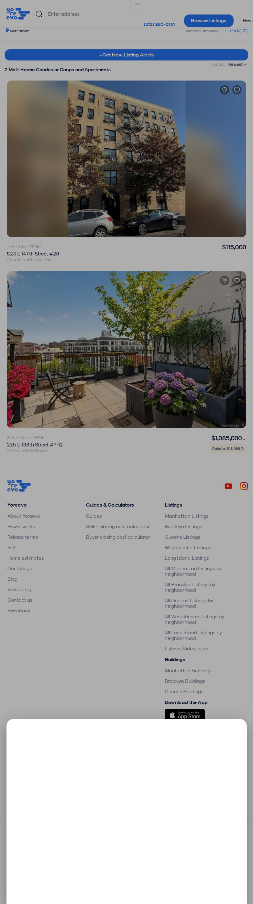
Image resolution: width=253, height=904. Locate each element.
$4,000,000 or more (84, 864)
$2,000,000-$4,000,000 (85, 843)
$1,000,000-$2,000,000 (85, 821)
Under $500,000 (85, 777)
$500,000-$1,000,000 (85, 799)
